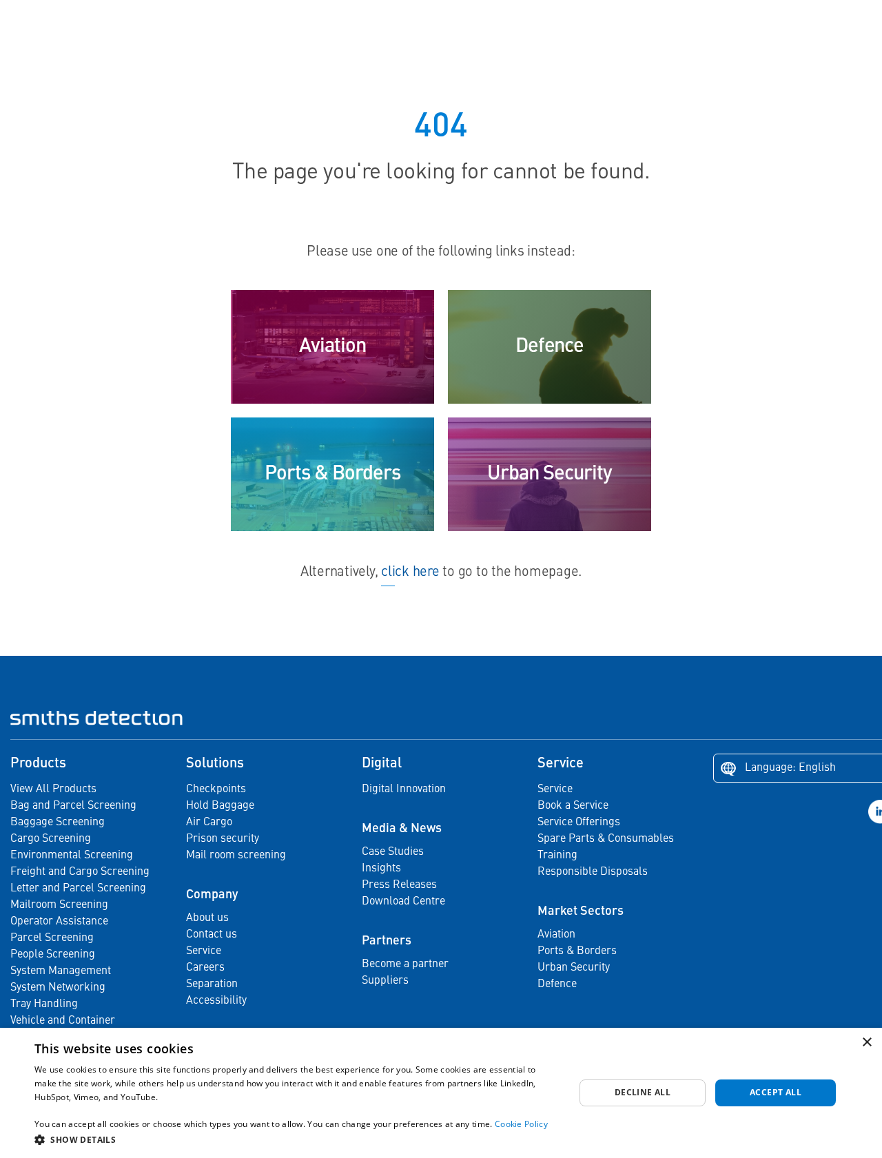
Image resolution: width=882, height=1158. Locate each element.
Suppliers (385, 980)
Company (212, 895)
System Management (60, 971)
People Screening (52, 954)
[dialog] (441, 1093)
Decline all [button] (642, 1092)
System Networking (57, 987)
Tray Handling (44, 1004)
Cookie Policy (521, 1124)
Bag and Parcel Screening (73, 805)
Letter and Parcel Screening (78, 888)
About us (207, 918)
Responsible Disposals (592, 872)
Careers (205, 967)
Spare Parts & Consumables (605, 839)
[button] (296, 1139)
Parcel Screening (52, 938)
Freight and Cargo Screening (80, 872)
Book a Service (572, 805)
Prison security (222, 839)
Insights (381, 868)
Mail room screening (236, 855)
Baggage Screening (57, 822)
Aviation (556, 934)
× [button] (866, 1042)
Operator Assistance (59, 921)
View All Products (53, 789)
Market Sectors (580, 911)
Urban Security (573, 967)
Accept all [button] (775, 1092)
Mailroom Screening (59, 905)
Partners (386, 941)
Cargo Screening (50, 839)
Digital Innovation (404, 789)
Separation (212, 984)
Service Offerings (578, 822)
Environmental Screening (71, 855)
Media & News (402, 829)
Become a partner (405, 964)
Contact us (211, 934)
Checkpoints (216, 789)
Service (203, 951)
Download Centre (403, 901)
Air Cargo (209, 822)
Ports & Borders (577, 951)
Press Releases (399, 885)
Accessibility (216, 1000)
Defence (557, 984)
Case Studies (393, 852)
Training (557, 855)
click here (410, 572)
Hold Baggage (220, 805)
